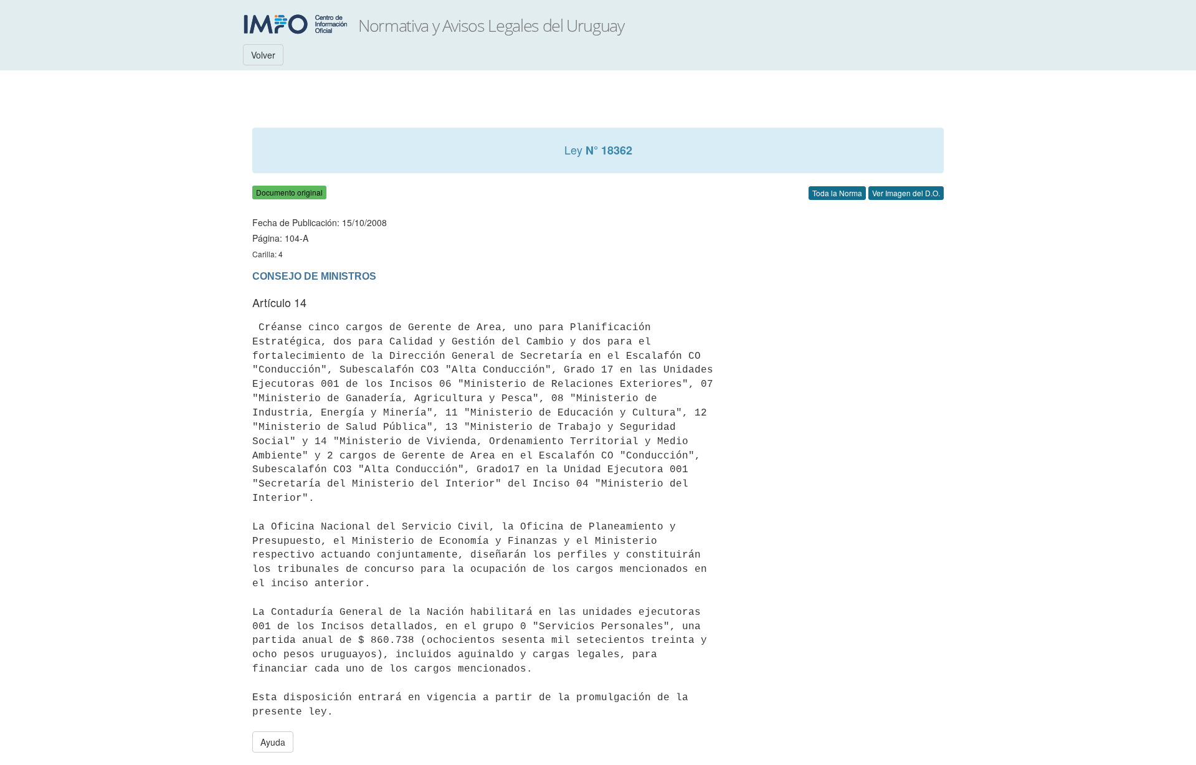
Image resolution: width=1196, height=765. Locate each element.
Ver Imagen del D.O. (906, 193)
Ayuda (272, 742)
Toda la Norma (837, 193)
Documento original (289, 192)
